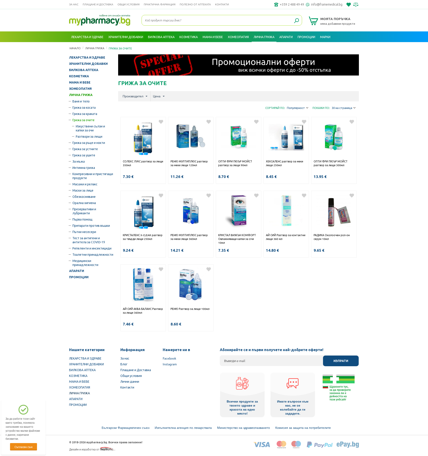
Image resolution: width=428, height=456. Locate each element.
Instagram (170, 364)
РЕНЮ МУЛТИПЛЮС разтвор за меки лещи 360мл (189, 237)
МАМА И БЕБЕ (80, 82)
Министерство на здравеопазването (243, 427)
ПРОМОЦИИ (78, 277)
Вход (354, 47)
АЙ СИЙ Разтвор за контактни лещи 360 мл (285, 237)
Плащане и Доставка (98, 4)
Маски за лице (82, 190)
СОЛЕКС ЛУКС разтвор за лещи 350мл (143, 163)
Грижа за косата (84, 107)
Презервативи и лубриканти (84, 211)
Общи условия (128, 4)
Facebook (169, 358)
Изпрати (340, 361)
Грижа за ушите (83, 155)
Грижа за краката (84, 114)
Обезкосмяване (84, 196)
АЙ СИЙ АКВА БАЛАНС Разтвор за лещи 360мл (143, 310)
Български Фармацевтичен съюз (125, 427)
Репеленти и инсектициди (91, 248)
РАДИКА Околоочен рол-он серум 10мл (332, 237)
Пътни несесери (84, 232)
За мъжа (78, 161)
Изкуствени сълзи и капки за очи (90, 128)
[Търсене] (296, 20)
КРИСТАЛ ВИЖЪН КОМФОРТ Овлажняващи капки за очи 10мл (237, 238)
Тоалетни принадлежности (92, 254)
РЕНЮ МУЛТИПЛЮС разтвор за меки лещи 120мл (189, 163)
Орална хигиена (84, 203)
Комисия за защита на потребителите (303, 427)
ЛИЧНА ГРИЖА (81, 95)
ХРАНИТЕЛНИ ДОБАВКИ (88, 63)
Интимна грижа (83, 168)
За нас (73, 4)
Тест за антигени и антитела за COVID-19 (88, 240)
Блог (124, 364)
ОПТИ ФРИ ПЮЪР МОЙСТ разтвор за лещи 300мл (331, 163)
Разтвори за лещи (89, 136)
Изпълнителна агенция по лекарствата (183, 427)
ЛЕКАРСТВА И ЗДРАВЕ (87, 57)
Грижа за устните (85, 149)
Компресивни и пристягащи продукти (92, 176)
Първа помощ (82, 219)
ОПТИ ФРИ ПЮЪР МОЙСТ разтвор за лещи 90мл (235, 163)
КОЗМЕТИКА (79, 76)
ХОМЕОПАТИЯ (80, 88)
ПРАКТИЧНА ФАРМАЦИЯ (159, 4)
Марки (325, 37)
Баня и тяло (81, 101)
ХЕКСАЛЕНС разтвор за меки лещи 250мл (284, 163)
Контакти (222, 4)
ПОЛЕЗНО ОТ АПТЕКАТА (195, 4)
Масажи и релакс (84, 184)
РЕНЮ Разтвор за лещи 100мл (190, 309)
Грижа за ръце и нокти (88, 143)
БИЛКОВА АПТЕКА (83, 70)
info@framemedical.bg (326, 4)
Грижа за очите (83, 120)
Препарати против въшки (91, 225)
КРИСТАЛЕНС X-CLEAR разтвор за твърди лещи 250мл (143, 237)
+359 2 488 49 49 (292, 4)
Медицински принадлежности (85, 263)
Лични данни (129, 381)
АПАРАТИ (76, 271)
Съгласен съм (23, 447)
